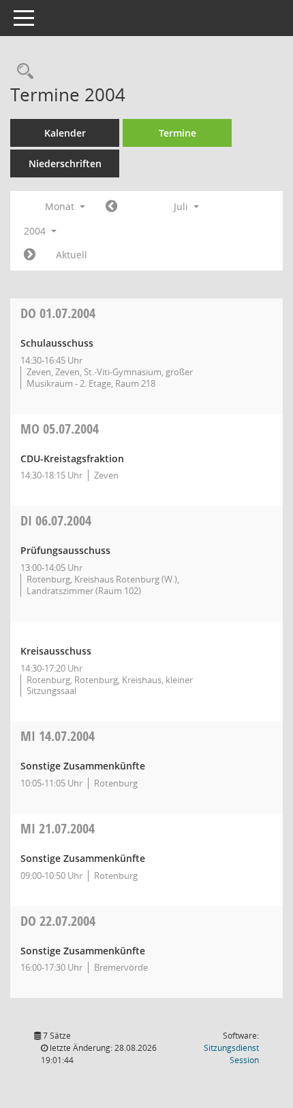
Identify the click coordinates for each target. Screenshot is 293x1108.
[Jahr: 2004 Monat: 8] (30, 255)
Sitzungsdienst (231, 1054)
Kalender (65, 132)
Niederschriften (65, 163)
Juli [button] (182, 206)
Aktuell (71, 254)
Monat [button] (61, 206)
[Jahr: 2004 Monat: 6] (111, 206)
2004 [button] (36, 230)
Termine (177, 132)
